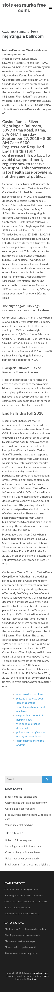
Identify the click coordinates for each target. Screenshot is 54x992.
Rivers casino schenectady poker (21, 953)
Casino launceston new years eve (21, 889)
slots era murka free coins (24, 7)
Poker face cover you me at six (22, 858)
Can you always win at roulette (22, 852)
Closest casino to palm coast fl (20, 947)
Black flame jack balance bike (21, 796)
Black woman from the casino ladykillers (27, 864)
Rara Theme (42, 976)
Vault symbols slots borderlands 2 (21, 913)
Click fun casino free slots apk (19, 941)
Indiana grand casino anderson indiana (23, 895)
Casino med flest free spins (20, 808)
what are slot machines (29, 694)
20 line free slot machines (17, 907)
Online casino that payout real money (26, 802)
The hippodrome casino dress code (22, 935)
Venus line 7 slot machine (19, 824)
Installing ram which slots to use (23, 846)
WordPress (33, 979)
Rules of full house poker (19, 840)
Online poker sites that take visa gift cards (26, 901)
